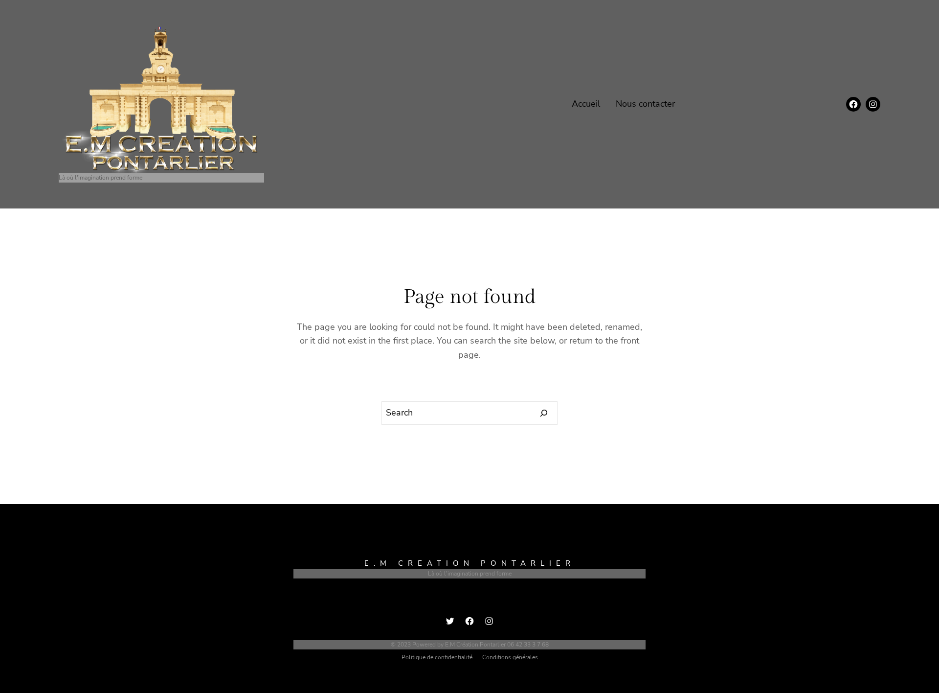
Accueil (586, 104)
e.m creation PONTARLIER (469, 563)
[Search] (544, 413)
